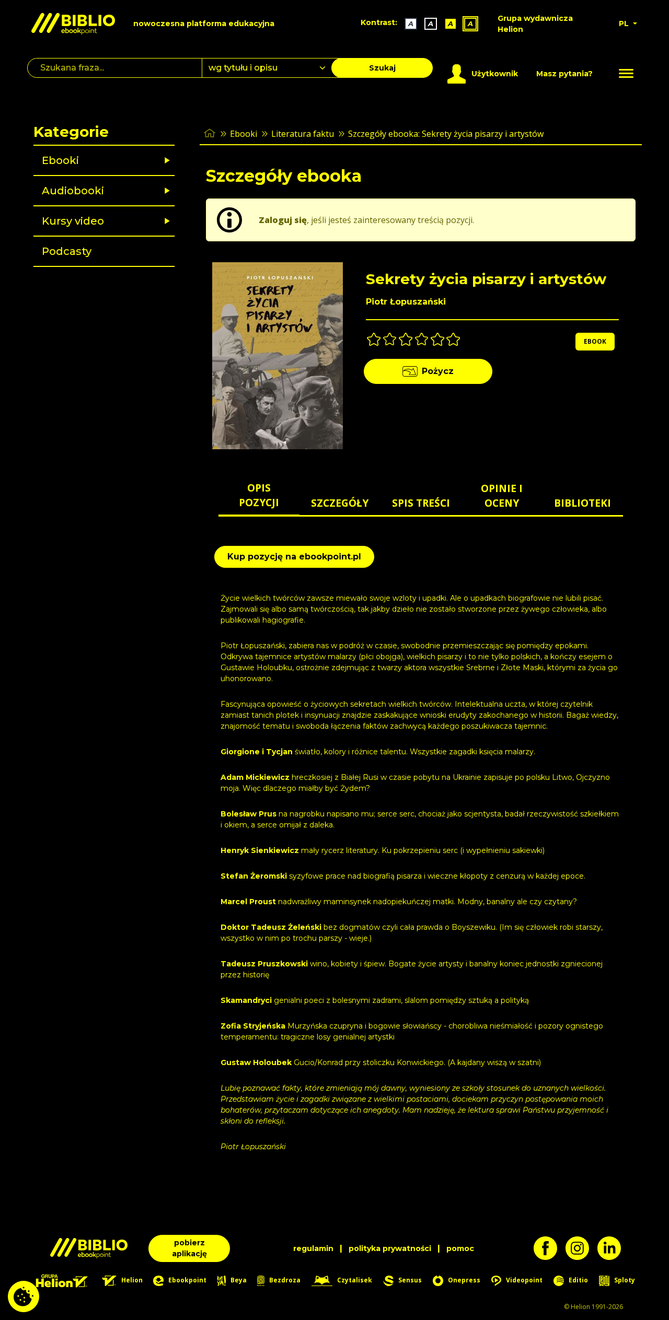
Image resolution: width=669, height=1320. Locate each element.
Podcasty (66, 251)
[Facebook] (550, 1248)
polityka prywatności (390, 1248)
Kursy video (73, 221)
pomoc (460, 1248)
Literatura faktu (302, 133)
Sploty (624, 1280)
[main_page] (209, 133)
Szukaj (382, 68)
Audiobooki (73, 190)
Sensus (409, 1280)
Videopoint (523, 1280)
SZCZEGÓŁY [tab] (339, 503)
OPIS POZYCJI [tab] (259, 495)
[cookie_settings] (23, 1296)
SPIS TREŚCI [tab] (421, 503)
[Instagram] (581, 1248)
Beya (237, 1280)
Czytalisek (354, 1280)
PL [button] (625, 23)
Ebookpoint (186, 1280)
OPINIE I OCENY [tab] (502, 495)
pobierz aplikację (189, 1248)
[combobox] (272, 68)
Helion (131, 1280)
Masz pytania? (564, 73)
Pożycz (438, 371)
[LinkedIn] (613, 1248)
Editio (577, 1280)
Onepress (463, 1280)
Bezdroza (284, 1280)
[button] (131, 160)
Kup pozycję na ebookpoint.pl (294, 557)
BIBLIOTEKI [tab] (582, 503)
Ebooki (60, 160)
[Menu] (626, 73)
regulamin (313, 1248)
